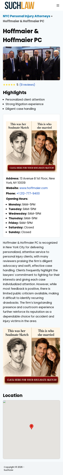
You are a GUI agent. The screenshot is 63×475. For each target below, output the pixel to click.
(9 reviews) (27, 85)
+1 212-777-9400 (28, 193)
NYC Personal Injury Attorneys (26, 16)
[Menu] (58, 5)
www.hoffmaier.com (33, 188)
